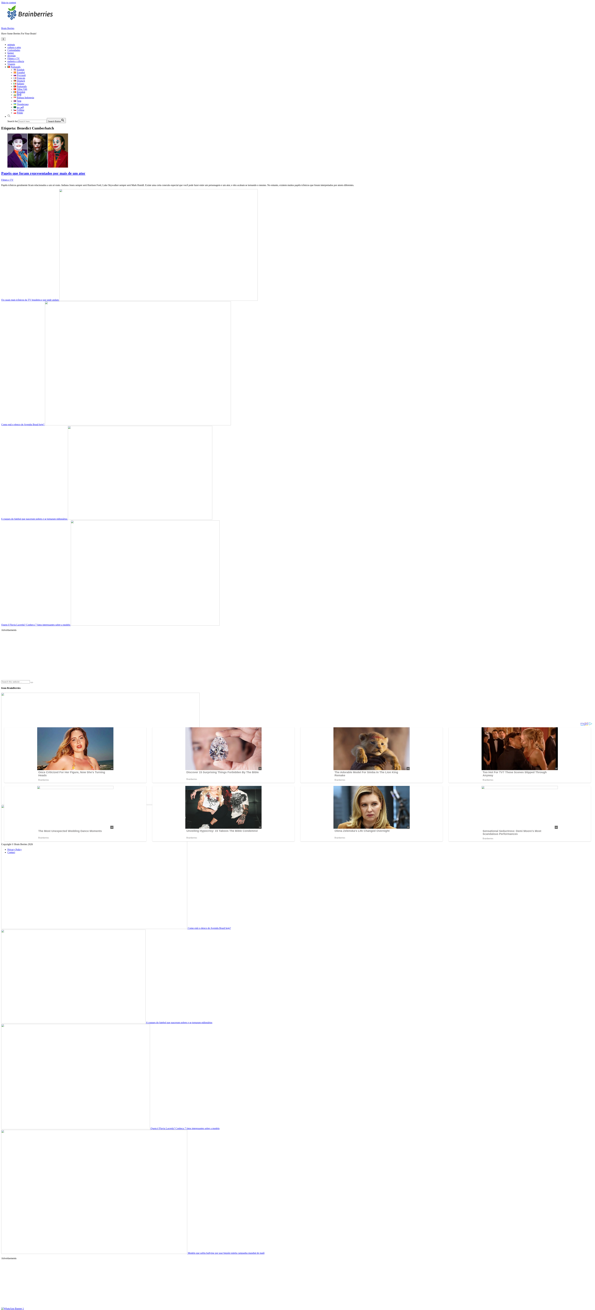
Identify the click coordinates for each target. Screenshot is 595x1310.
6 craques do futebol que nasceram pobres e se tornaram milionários (34, 519)
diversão (11, 55)
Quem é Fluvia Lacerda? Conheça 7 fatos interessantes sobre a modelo (36, 624)
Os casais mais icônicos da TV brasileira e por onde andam (30, 300)
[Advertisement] (94, 655)
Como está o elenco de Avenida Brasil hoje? (23, 424)
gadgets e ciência (15, 61)
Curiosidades (13, 50)
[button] (9, 116)
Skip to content (8, 2)
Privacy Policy (14, 849)
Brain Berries (7, 28)
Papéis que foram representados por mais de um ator (43, 173)
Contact (11, 852)
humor (10, 53)
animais (11, 44)
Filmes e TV (13, 58)
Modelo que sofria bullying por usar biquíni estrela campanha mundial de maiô (225, 1253)
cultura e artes (14, 47)
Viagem (11, 64)
